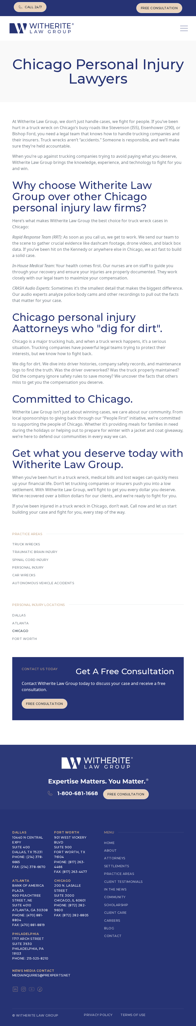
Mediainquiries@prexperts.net (41, 975)
